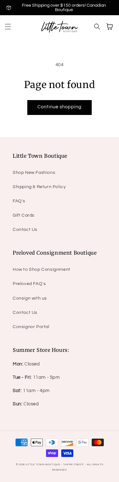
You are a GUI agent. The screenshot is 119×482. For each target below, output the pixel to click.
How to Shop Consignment (41, 269)
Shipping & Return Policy (39, 187)
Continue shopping (59, 107)
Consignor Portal (31, 327)
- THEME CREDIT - (74, 464)
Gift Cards (24, 215)
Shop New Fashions (34, 172)
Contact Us (25, 229)
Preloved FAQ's (29, 284)
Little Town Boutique (43, 464)
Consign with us (30, 298)
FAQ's (19, 201)
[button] (8, 27)
